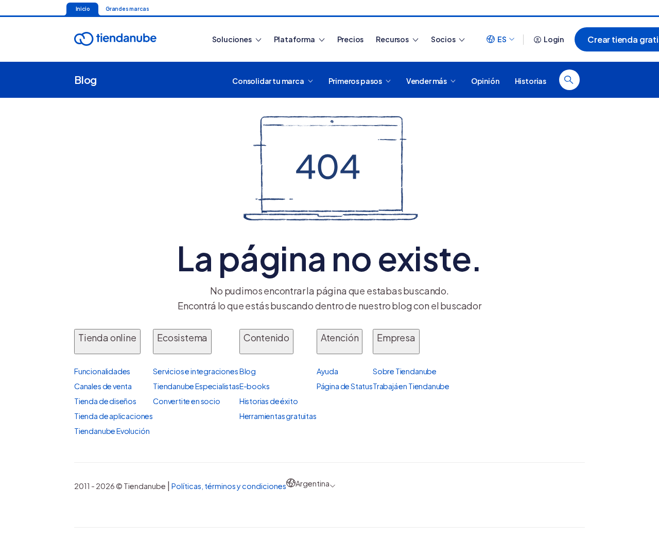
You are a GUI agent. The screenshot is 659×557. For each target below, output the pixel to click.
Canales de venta (103, 386)
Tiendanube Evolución (111, 431)
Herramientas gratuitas (278, 416)
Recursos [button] (392, 39)
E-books (254, 386)
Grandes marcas (127, 9)
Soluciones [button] (232, 39)
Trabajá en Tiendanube (411, 386)
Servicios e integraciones (195, 371)
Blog (85, 79)
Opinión (485, 80)
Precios (350, 39)
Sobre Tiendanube (405, 371)
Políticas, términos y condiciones (228, 486)
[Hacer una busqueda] (569, 79)
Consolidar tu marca (268, 80)
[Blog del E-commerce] (132, 39)
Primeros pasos (355, 80)
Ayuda (327, 371)
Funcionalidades (102, 371)
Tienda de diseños (105, 401)
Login (554, 39)
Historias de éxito (268, 401)
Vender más (427, 80)
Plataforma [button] (295, 39)
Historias (530, 80)
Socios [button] (444, 39)
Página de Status (345, 386)
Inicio (83, 9)
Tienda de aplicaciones (113, 416)
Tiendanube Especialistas (196, 386)
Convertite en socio (186, 401)
